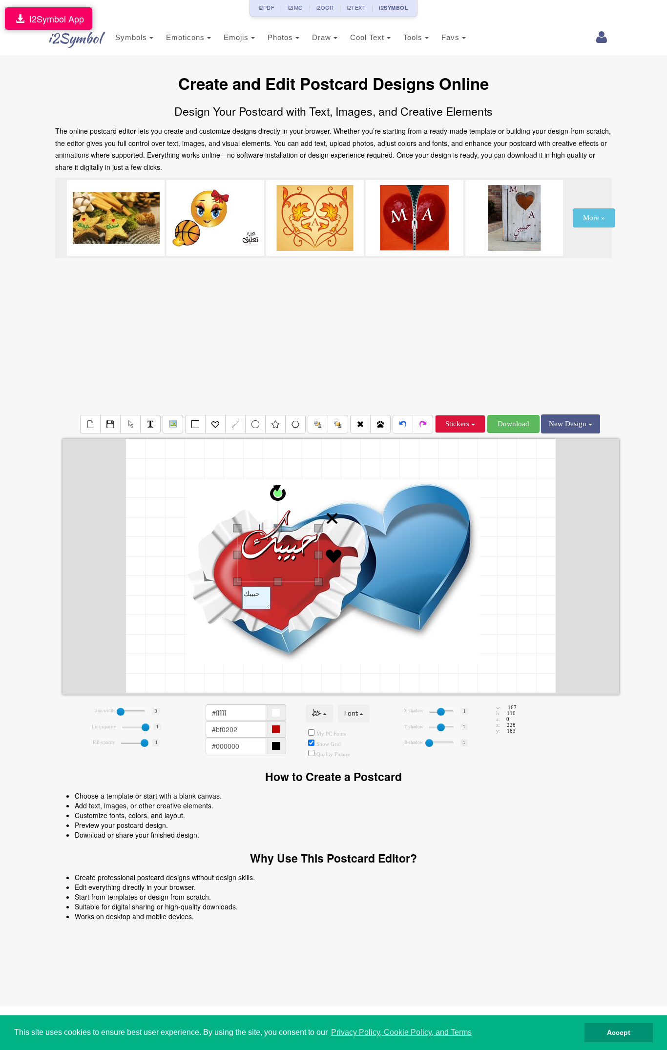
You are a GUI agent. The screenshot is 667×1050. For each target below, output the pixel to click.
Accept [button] (618, 1032)
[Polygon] (295, 424)
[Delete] (360, 424)
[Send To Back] (318, 424)
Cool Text (368, 37)
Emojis (237, 37)
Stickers (458, 424)
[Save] (110, 424)
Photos (281, 37)
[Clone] (380, 424)
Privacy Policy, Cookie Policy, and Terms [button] (401, 1032)
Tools (414, 37)
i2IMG (295, 7)
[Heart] (215, 424)
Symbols (132, 37)
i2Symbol (75, 38)
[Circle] (255, 424)
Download (513, 424)
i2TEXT (356, 7)
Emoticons (186, 37)
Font (351, 713)
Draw (323, 37)
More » (594, 218)
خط (317, 713)
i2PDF (267, 7)
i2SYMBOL (393, 7)
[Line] (235, 424)
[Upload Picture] (173, 424)
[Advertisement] (333, 336)
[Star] (275, 424)
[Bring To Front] (338, 424)
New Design (568, 424)
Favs (451, 37)
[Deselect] (130, 424)
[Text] (150, 424)
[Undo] (403, 424)
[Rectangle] (195, 424)
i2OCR (325, 7)
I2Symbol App (54, 18)
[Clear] (90, 424)
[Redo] (423, 424)
